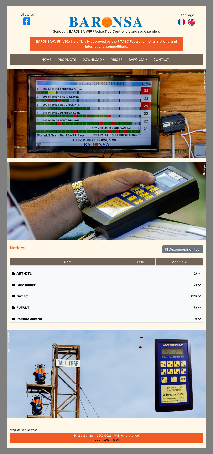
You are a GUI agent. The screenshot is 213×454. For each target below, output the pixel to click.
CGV (97, 439)
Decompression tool (184, 249)
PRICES (117, 59)
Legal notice (111, 439)
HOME (47, 59)
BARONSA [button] (137, 59)
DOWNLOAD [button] (92, 59)
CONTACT (161, 59)
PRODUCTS (67, 59)
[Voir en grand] (106, 113)
